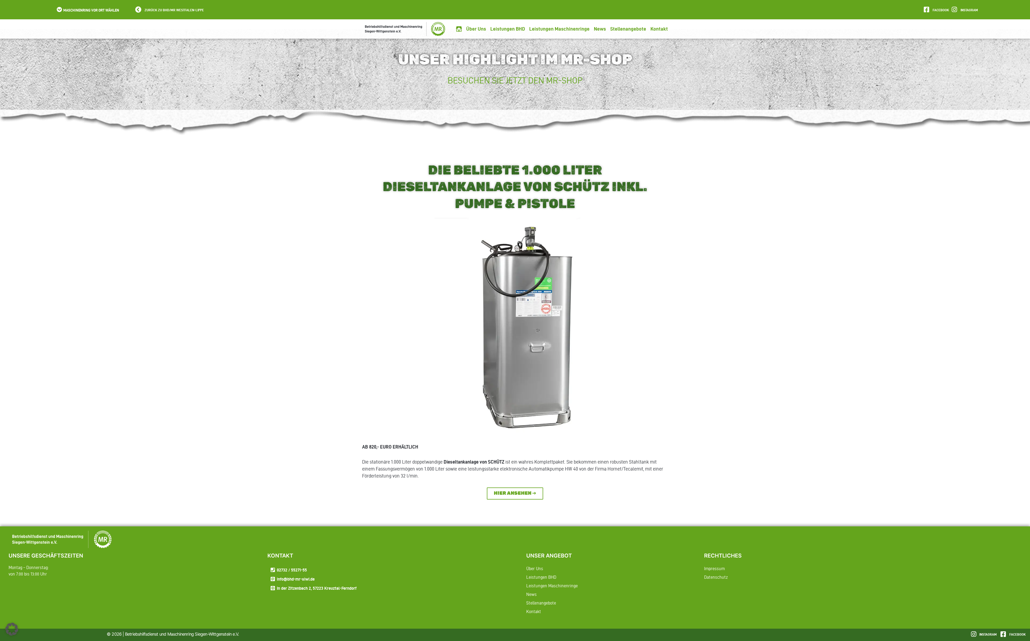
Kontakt (659, 29)
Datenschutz (716, 577)
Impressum (714, 568)
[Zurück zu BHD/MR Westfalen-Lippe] (138, 9)
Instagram (969, 10)
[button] (87, 9)
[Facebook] (926, 9)
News (600, 29)
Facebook (941, 10)
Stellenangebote (628, 29)
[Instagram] (954, 9)
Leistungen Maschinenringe (559, 29)
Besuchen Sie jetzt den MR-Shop (515, 80)
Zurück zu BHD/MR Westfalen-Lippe (174, 10)
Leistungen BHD (507, 29)
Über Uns (476, 29)
